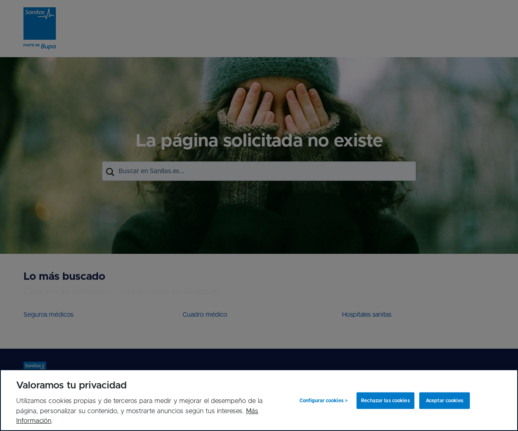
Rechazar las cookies (385, 400)
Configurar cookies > (323, 400)
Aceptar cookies (444, 400)
